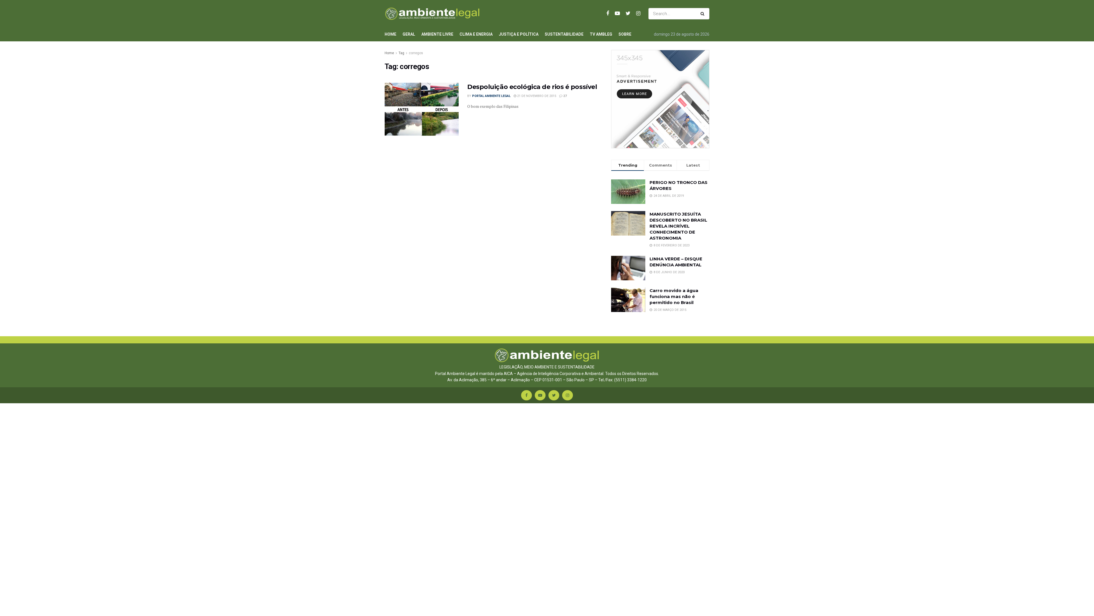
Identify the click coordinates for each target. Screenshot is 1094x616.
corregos (416, 53)
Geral (409, 34)
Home (390, 34)
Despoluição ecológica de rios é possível (532, 87)
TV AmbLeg (601, 34)
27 (564, 96)
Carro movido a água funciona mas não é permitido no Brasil (674, 296)
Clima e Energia (476, 34)
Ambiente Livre (437, 34)
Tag (401, 53)
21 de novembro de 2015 (536, 96)
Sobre (625, 34)
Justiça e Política (518, 34)
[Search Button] (703, 13)
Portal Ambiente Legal (491, 96)
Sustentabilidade (564, 34)
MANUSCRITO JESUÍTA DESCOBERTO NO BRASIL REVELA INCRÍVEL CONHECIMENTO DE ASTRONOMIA (678, 226)
